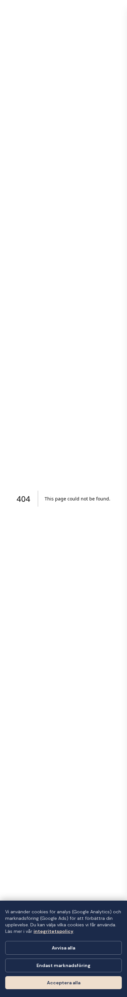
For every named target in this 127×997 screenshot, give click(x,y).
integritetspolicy (53, 931)
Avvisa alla (63, 948)
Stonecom (21, 10)
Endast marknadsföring (63, 965)
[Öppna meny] (117, 9)
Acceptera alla (63, 983)
